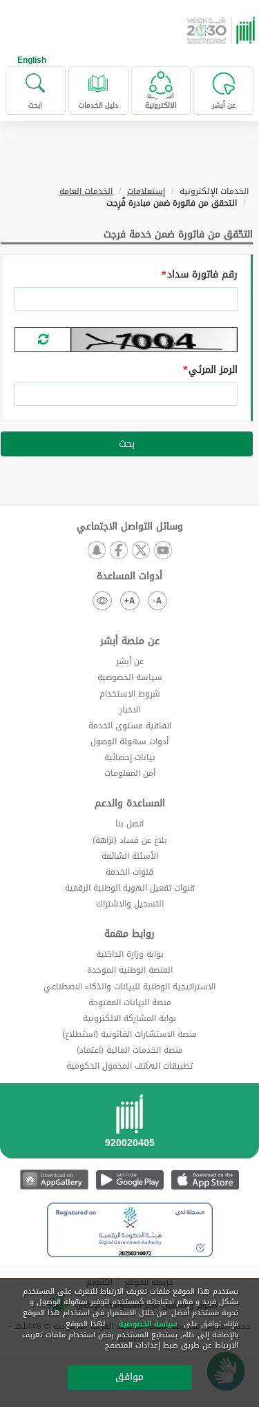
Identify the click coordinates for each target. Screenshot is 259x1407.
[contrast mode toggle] (102, 600)
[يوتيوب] (163, 551)
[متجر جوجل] (129, 1179)
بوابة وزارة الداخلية (130, 954)
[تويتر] (141, 551)
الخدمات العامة (86, 191)
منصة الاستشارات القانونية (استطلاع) (129, 1034)
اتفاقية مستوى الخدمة (129, 725)
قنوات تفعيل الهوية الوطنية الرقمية (130, 887)
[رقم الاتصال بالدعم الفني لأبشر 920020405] (129, 1125)
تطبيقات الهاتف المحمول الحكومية (129, 1066)
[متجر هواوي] (54, 1179)
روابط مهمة (129, 934)
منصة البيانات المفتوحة (129, 1002)
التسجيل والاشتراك (130, 903)
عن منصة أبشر (130, 641)
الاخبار (129, 709)
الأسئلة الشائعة (130, 856)
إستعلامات (146, 191)
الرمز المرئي (213, 370)
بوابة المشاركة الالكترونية (129, 1018)
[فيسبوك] (118, 551)
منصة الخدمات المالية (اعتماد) (130, 1050)
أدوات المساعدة (129, 576)
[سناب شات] (96, 551)
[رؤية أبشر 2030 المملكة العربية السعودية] (222, 30)
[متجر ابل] (205, 1179)
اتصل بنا (129, 823)
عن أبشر (130, 661)
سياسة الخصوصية (129, 677)
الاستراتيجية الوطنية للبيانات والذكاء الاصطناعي (129, 986)
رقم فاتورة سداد (202, 275)
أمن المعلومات (129, 773)
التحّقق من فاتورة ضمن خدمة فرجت (178, 234)
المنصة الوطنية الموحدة (130, 970)
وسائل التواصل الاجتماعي (130, 526)
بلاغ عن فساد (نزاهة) (130, 840)
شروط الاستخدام (129, 693)
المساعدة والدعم (130, 803)
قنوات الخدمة (129, 872)
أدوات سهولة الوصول (129, 741)
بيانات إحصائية (129, 757)
